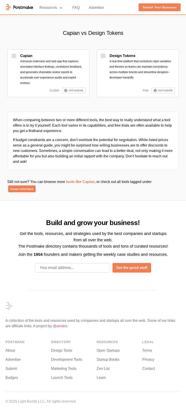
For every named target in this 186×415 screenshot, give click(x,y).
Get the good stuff (131, 268)
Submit (11, 368)
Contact (148, 368)
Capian (26, 56)
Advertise (96, 7)
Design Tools (61, 350)
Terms (147, 350)
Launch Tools (62, 377)
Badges (11, 377)
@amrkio (60, 326)
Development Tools (66, 359)
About (10, 350)
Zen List (103, 368)
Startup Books (108, 359)
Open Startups (108, 350)
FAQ (76, 7)
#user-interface (22, 189)
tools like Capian (80, 182)
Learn (101, 377)
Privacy (148, 359)
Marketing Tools (63, 368)
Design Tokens (122, 56)
